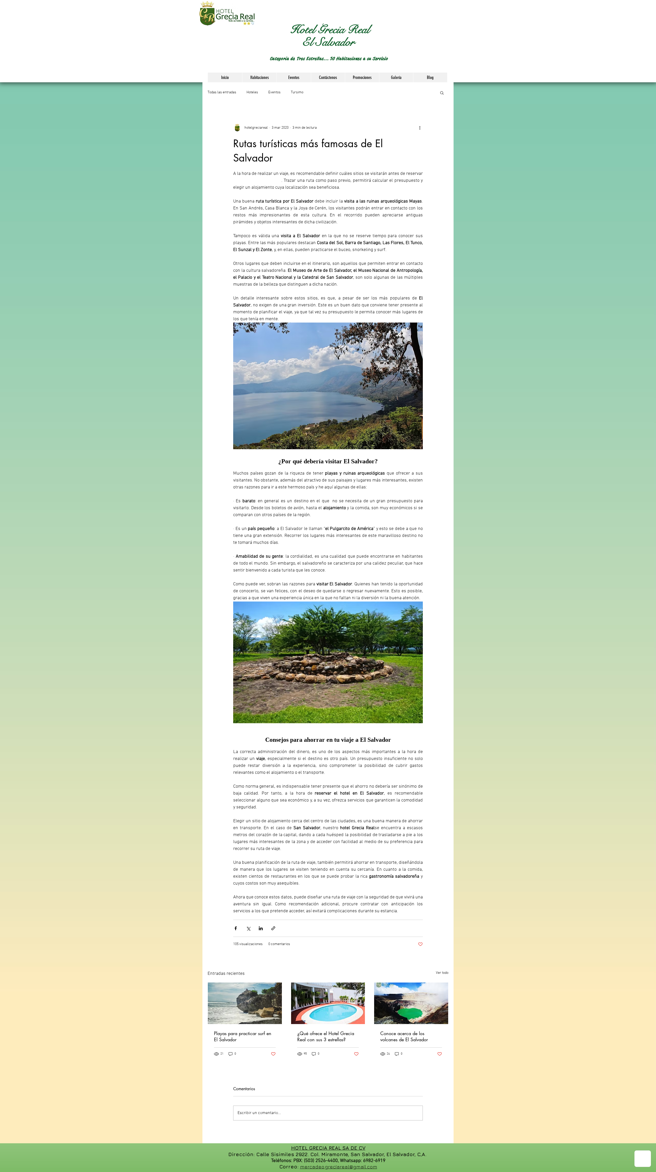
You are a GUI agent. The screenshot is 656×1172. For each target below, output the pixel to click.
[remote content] (328, 461)
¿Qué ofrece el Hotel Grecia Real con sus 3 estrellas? (325, 1036)
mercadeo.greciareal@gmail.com (338, 1166)
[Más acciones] (420, 128)
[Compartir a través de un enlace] (273, 928)
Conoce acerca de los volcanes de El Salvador (404, 1036)
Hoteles (252, 92)
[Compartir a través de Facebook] (235, 928)
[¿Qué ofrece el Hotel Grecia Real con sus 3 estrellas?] (328, 1003)
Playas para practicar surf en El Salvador (242, 1036)
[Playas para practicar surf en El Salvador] (245, 1003)
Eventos (274, 92)
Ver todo (442, 973)
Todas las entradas (222, 92)
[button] (449, 40)
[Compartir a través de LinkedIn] (260, 928)
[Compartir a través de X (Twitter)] (248, 928)
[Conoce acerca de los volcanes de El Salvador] (411, 1003)
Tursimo (297, 92)
